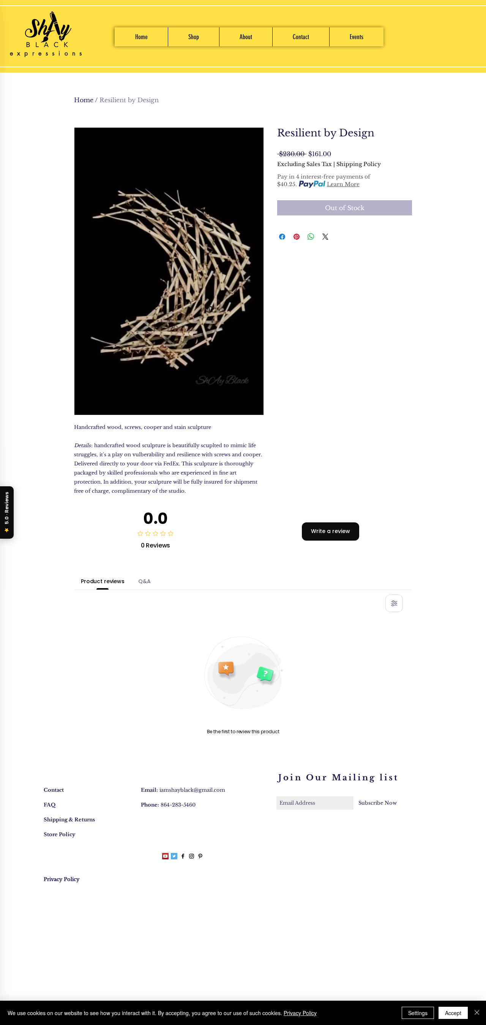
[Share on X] (325, 236)
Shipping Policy (358, 164)
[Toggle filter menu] (394, 603)
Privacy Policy (300, 1013)
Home (83, 100)
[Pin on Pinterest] (296, 236)
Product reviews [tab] (103, 581)
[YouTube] (165, 856)
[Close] (476, 1013)
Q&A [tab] (144, 581)
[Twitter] (174, 856)
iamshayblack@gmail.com (192, 790)
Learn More (343, 184)
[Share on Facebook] (282, 236)
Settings (418, 1013)
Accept (453, 1013)
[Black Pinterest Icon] (200, 856)
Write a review (330, 531)
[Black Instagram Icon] (191, 856)
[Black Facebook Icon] (183, 856)
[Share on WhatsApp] (311, 236)
